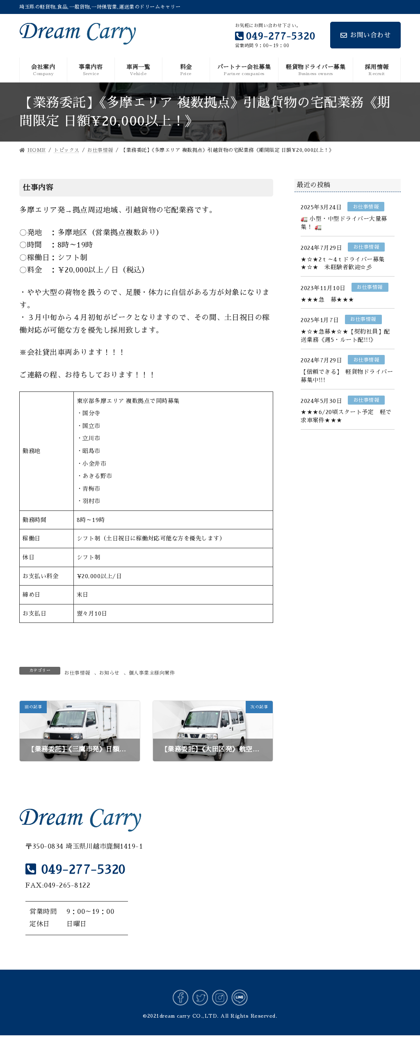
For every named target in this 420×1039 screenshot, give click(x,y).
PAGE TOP (401, 1001)
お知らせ (109, 673)
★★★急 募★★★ (327, 299)
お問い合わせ (370, 35)
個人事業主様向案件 (152, 673)
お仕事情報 (77, 673)
